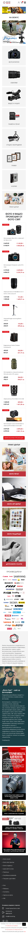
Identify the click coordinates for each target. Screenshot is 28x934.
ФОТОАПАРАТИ (14, 62)
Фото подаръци (7, 865)
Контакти (6, 891)
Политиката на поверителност (14, 929)
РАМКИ (14, 165)
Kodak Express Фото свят (13, 908)
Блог (4, 885)
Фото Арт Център (8, 862)
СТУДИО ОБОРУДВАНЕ (14, 145)
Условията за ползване (12, 925)
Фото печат (7, 859)
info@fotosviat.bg (10, 916)
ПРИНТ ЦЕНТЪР (14, 207)
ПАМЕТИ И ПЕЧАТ (14, 124)
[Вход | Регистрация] (19, 2)
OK (24, 924)
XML (4, 898)
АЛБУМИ (14, 186)
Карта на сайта (8, 895)
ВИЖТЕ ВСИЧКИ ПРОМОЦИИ (14, 438)
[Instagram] (7, 921)
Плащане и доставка (9, 878)
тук (25, 931)
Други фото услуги (8, 868)
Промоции (6, 872)
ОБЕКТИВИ (14, 83)
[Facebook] (3, 921)
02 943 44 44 (9, 911)
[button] (11, 12)
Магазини (6, 888)
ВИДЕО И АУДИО (14, 103)
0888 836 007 (9, 913)
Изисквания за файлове (9, 875)
